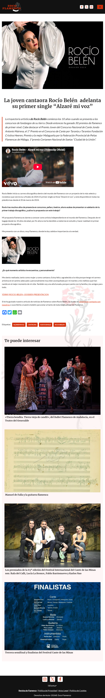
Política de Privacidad (47, 690)
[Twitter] (86, 7)
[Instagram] (91, 7)
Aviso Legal (63, 690)
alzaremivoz (18, 325)
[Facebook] (81, 7)
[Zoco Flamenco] (12, 7)
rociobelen (60, 325)
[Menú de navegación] (100, 7)
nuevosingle (45, 325)
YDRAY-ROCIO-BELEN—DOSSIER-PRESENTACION (25, 294)
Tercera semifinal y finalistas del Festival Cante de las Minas (39, 652)
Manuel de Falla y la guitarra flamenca (26, 494)
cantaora (32, 325)
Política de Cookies (78, 690)
